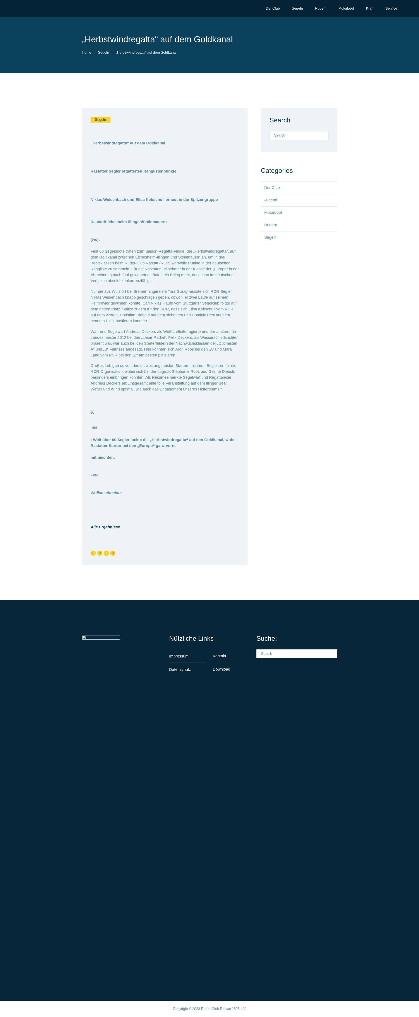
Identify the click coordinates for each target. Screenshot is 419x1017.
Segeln (297, 8)
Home (86, 52)
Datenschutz (180, 669)
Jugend (270, 200)
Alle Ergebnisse (105, 527)
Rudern (320, 8)
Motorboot (346, 8)
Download (221, 669)
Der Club (273, 8)
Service (391, 8)
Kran (369, 8)
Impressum (179, 656)
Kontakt (219, 656)
